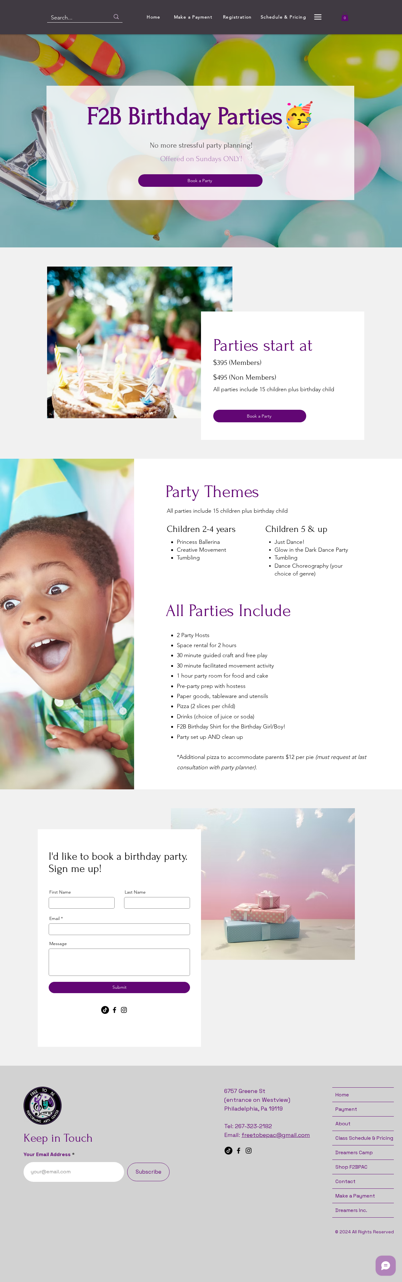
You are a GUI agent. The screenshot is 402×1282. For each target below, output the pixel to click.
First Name (60, 892)
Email (54, 918)
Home (342, 1094)
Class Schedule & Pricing (364, 1138)
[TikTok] (105, 1010)
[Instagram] (124, 1010)
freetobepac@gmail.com (276, 1135)
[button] (317, 17)
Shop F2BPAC (351, 1167)
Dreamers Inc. (351, 1210)
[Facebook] (114, 1010)
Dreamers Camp (354, 1152)
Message (58, 943)
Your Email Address (47, 1154)
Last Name (135, 892)
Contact (345, 1181)
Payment (346, 1109)
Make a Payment (355, 1196)
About (342, 1123)
